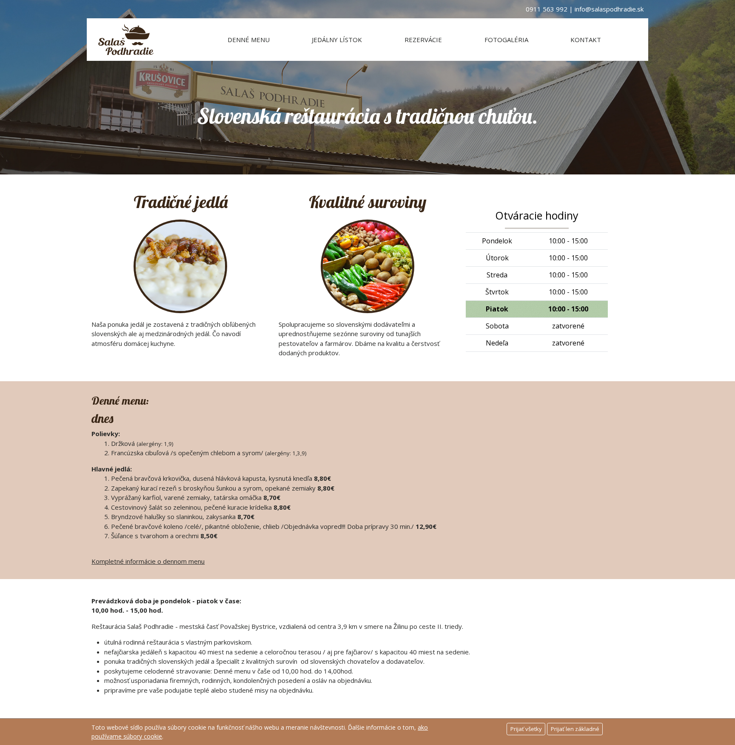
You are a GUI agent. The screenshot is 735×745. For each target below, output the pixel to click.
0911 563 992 (546, 9)
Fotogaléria (506, 39)
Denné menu (249, 39)
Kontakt (585, 39)
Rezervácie (423, 39)
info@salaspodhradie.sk (609, 9)
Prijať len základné (575, 729)
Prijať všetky (526, 729)
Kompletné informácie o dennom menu (148, 561)
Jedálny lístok (337, 39)
